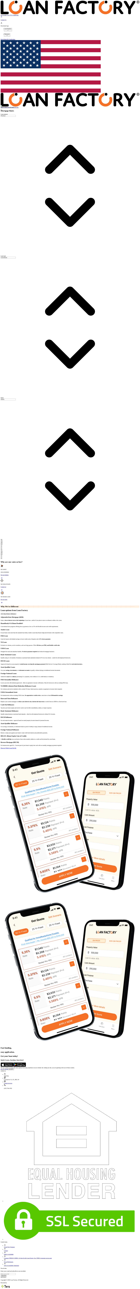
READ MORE (4, 1069)
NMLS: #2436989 (8, 1254)
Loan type (3, 256)
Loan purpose (4, 114)
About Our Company (9, 1247)
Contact (6, 1250)
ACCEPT (11, 1069)
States (2, 397)
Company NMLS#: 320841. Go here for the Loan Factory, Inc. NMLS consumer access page (28, 1258)
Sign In (2, 39)
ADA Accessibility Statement (11, 1265)
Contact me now (8, 1083)
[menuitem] (8, 29)
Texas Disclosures (8, 1262)
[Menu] (1, 109)
